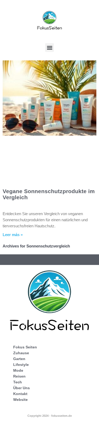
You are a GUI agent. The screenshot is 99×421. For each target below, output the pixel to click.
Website (20, 399)
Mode (18, 370)
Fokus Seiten (25, 347)
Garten (19, 359)
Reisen (19, 376)
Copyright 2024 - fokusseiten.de (49, 415)
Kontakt (20, 394)
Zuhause (21, 353)
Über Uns (21, 388)
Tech (17, 382)
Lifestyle (21, 364)
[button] (49, 47)
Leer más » (13, 234)
